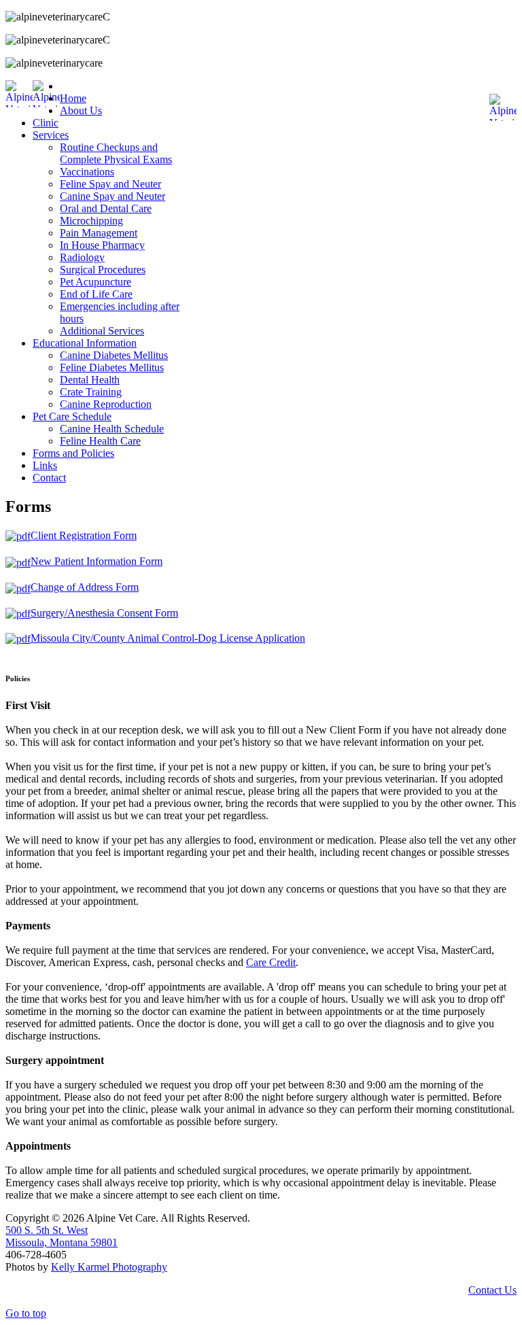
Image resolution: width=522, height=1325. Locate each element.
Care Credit (271, 962)
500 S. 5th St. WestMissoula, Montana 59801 (61, 1236)
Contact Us (492, 1290)
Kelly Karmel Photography (109, 1267)
